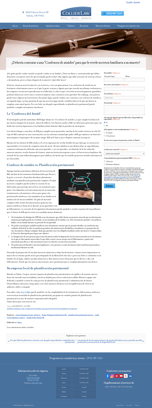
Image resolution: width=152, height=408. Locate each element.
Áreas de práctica (30, 26)
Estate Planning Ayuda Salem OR (54, 315)
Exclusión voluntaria (112, 164)
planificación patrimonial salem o (80, 315)
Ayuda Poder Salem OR (35, 318)
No (107, 126)
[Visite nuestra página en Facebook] (107, 376)
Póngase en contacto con (128, 26)
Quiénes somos (53, 26)
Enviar (109, 185)
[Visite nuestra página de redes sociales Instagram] (112, 376)
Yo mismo (109, 133)
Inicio (15, 26)
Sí (106, 123)
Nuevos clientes (103, 26)
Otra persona (110, 136)
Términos (137, 405)
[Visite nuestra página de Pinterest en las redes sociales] (116, 376)
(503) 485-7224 (114, 13)
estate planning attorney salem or (27, 315)
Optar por (109, 161)
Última (127, 76)
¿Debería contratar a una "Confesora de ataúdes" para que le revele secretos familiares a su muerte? (42, 309)
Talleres (71, 26)
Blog (20, 322)
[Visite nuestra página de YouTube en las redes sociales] (121, 376)
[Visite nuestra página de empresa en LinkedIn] (130, 376)
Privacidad (129, 405)
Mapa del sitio (120, 405)
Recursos (84, 26)
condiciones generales (119, 177)
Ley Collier (26, 292)
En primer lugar (109, 76)
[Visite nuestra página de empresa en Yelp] (126, 376)
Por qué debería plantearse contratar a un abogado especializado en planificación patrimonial (42, 341)
